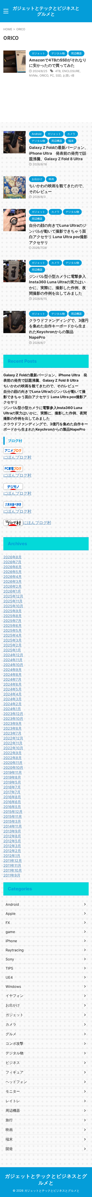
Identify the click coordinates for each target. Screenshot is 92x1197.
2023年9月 (12, 723)
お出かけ (13, 1005)
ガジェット (14, 1015)
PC (52, 75)
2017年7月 (12, 792)
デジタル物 (14, 1053)
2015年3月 (12, 821)
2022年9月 (12, 753)
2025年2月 (12, 645)
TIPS (9, 968)
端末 (9, 1139)
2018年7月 (12, 787)
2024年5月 (12, 689)
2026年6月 (12, 567)
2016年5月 (12, 806)
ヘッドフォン (16, 1082)
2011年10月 (12, 870)
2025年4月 (12, 635)
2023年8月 (12, 728)
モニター (13, 1091)
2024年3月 (12, 699)
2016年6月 (12, 802)
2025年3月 (12, 640)
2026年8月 (12, 557)
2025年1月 (12, 650)
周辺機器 (13, 1110)
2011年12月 (12, 860)
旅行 (9, 1120)
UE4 (9, 977)
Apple (10, 913)
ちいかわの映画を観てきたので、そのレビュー (40, 386)
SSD (58, 75)
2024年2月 (12, 704)
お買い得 (68, 75)
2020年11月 (13, 762)
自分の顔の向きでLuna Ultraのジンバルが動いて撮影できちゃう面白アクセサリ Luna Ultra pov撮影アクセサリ (45, 396)
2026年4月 (12, 576)
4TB (58, 71)
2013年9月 (12, 831)
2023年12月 (13, 713)
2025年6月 (12, 625)
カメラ (11, 1024)
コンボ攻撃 (14, 1043)
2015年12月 (13, 811)
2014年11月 (12, 826)
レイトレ (13, 1101)
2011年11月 (12, 865)
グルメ (11, 1034)
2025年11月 (13, 601)
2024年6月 (12, 684)
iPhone (11, 941)
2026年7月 (12, 562)
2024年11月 (13, 660)
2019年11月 (12, 772)
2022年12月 (13, 738)
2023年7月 (12, 733)
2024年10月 (13, 664)
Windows (13, 986)
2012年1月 (11, 855)
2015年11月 (12, 816)
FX (8, 922)
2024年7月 (12, 679)
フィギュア (14, 1072)
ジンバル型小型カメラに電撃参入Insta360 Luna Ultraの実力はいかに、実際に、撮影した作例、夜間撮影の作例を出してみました (45, 413)
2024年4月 (12, 694)
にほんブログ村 (17, 457)
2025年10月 (13, 606)
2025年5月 (12, 630)
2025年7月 (12, 620)
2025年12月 (13, 596)
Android (12, 904)
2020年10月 (13, 767)
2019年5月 (12, 782)
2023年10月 (13, 718)
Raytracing (15, 950)
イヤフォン (14, 995)
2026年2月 (12, 586)
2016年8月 (12, 797)
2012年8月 (12, 836)
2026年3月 (12, 581)
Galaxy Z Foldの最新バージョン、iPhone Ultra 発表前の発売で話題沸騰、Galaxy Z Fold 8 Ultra (58, 153)
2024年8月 (12, 674)
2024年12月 (13, 655)
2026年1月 (12, 591)
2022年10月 (13, 748)
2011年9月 (11, 875)
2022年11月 (13, 743)
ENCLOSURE (71, 71)
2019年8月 (12, 777)
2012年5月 (12, 841)
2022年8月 (12, 757)
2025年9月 (12, 611)
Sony (10, 959)
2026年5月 (12, 571)
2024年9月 (12, 669)
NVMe (33, 75)
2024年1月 (12, 709)
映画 (9, 1129)
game (10, 932)
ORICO (44, 75)
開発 (9, 1148)
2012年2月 (12, 851)
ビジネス (13, 1062)
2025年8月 (12, 616)
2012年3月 (12, 846)
